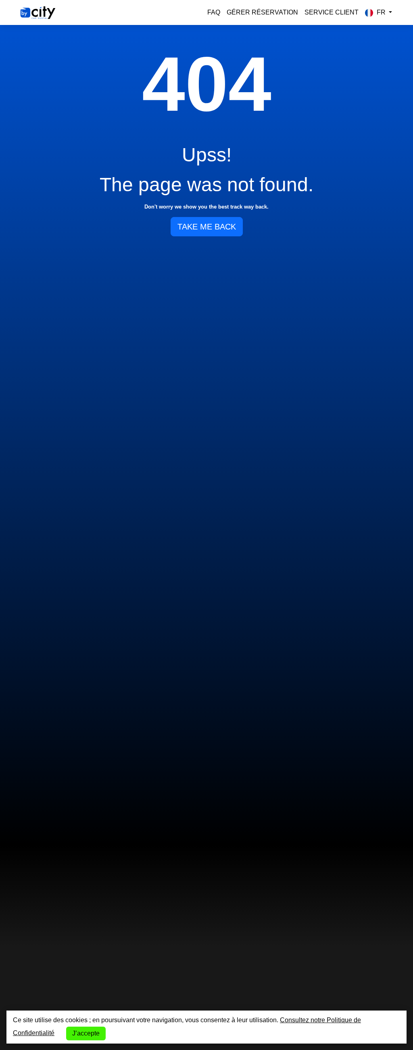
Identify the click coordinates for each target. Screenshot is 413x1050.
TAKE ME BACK (206, 226)
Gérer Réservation (262, 12)
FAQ (213, 12)
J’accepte (86, 1033)
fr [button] (381, 12)
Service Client (332, 12)
